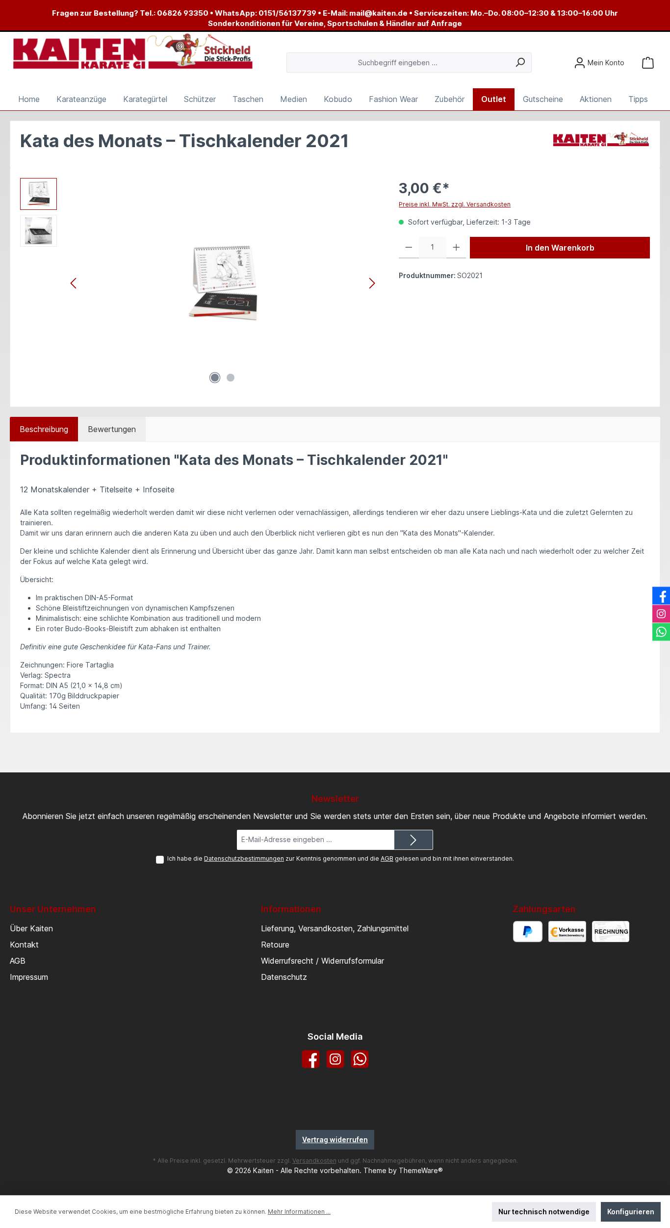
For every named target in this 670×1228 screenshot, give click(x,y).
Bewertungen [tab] (112, 429)
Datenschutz (284, 977)
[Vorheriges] (74, 283)
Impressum (29, 977)
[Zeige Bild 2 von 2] (230, 378)
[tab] (44, 429)
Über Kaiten (31, 928)
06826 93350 (182, 13)
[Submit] (413, 840)
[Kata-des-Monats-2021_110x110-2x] (222, 283)
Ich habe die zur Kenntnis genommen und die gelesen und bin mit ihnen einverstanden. (340, 858)
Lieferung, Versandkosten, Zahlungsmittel (335, 928)
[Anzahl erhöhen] (456, 247)
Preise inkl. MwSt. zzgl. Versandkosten (455, 204)
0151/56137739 (287, 13)
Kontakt (24, 944)
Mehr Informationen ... (299, 1211)
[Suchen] (520, 62)
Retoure (275, 944)
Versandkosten (314, 1160)
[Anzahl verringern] (409, 247)
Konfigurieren (630, 1211)
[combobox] (397, 62)
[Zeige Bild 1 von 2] (215, 378)
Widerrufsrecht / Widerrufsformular (322, 961)
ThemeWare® (421, 1170)
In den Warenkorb (560, 248)
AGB (387, 858)
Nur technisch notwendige (544, 1211)
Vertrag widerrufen (335, 1139)
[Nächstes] (371, 283)
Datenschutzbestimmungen (244, 858)
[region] (199, 283)
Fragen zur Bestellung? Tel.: (104, 13)
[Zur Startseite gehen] (132, 52)
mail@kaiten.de (378, 13)
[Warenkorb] (648, 62)
